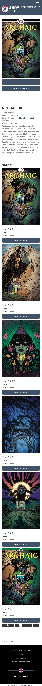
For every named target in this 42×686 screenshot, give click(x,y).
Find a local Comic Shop (21, 88)
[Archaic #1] (21, 48)
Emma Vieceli (13, 118)
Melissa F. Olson (13, 115)
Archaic (11, 113)
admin (35, 680)
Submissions (21, 658)
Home (2, 641)
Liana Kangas (24, 118)
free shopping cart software (27, 685)
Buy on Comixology (21, 82)
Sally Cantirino (11, 123)
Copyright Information (21, 650)
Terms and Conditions (21, 662)
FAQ (21, 654)
